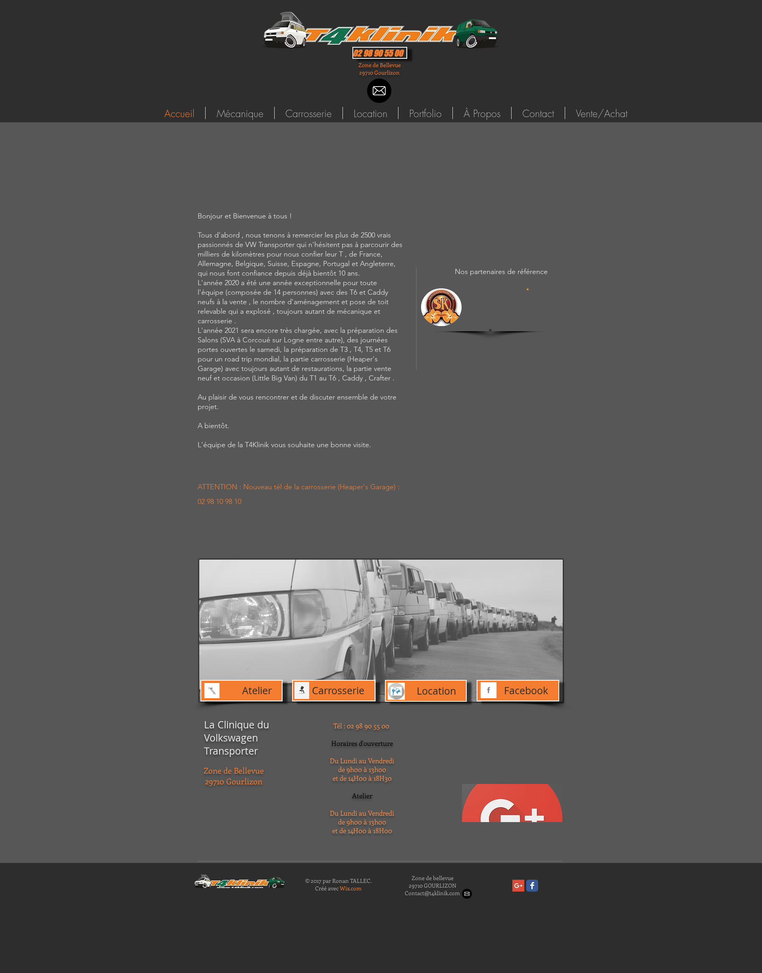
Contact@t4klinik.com (432, 893)
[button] (379, 53)
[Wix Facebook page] (532, 886)
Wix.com (351, 888)
